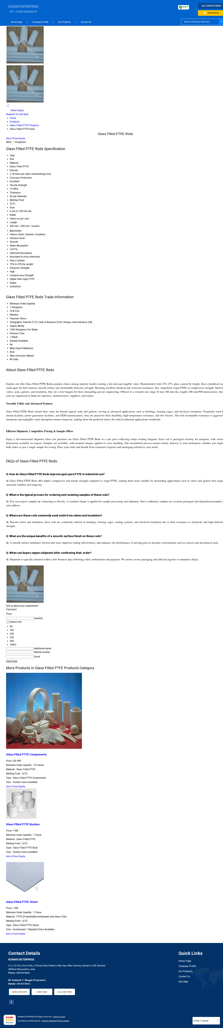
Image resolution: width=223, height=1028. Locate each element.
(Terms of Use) (59, 1017)
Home (13, 118)
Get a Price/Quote (15, 138)
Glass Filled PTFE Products (24, 125)
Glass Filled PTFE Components (26, 754)
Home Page (16, 22)
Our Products (64, 22)
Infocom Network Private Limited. (55, 1021)
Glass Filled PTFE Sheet (22, 902)
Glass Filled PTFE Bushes (23, 824)
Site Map (183, 981)
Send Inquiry (17, 110)
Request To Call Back (17, 114)
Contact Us (86, 22)
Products (14, 121)
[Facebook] (11, 1003)
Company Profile (40, 22)
